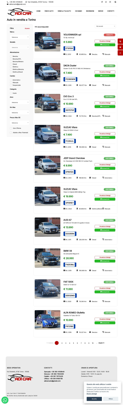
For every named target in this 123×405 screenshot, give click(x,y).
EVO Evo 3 (69, 96)
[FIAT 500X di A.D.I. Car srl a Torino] (47, 289)
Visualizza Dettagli (104, 41)
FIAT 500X (68, 282)
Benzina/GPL (17, 59)
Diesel (15, 64)
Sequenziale (17, 85)
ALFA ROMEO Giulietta (74, 312)
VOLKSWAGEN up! (72, 34)
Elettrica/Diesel (18, 72)
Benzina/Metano (18, 61)
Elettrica (15, 67)
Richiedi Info (105, 45)
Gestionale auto (22, 395)
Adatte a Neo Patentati (20, 132)
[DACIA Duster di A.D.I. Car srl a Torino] (47, 73)
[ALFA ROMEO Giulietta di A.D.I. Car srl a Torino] (47, 320)
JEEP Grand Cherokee (74, 158)
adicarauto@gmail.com (17, 4)
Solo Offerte (17, 128)
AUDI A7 (67, 220)
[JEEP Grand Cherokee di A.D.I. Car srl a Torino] (47, 165)
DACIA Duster (70, 65)
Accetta (94, 399)
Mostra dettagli (92, 393)
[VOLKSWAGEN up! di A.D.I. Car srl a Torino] (47, 42)
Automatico (16, 80)
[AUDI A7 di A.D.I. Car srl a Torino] (47, 227)
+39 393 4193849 (15, 2)
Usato (15, 93)
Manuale (15, 82)
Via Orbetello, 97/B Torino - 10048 (40, 2)
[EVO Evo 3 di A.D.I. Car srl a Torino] (47, 103)
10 (92, 343)
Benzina (15, 56)
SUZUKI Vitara (70, 127)
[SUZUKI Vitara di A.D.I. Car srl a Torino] (47, 134)
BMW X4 (68, 251)
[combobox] (20, 37)
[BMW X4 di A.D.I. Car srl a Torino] (47, 258)
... (96, 343)
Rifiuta (111, 399)
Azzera (27, 28)
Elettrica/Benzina (18, 69)
